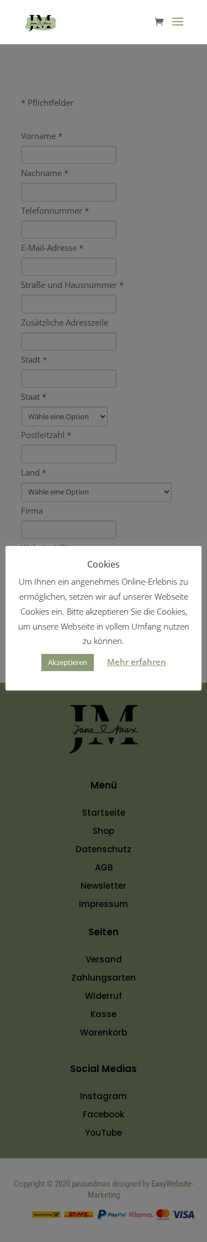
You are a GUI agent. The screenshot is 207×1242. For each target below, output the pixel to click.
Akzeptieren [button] (67, 662)
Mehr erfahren (136, 661)
